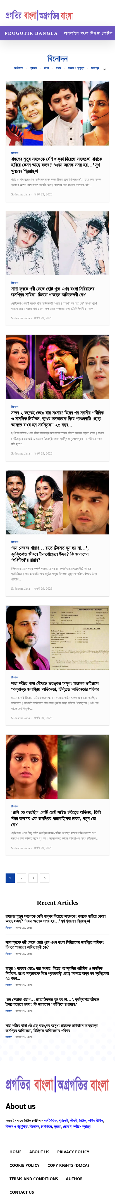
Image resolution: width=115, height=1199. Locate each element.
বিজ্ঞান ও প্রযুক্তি (76, 68)
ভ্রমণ (57, 1126)
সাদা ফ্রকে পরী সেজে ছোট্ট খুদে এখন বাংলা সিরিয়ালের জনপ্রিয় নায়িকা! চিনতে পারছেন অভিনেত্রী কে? (52, 292)
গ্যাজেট (33, 68)
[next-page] (44, 878)
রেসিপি (67, 1126)
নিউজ (58, 68)
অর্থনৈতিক (18, 68)
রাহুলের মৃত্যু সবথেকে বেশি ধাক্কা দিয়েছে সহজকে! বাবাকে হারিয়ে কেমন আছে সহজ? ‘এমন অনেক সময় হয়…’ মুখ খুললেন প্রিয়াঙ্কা (56, 165)
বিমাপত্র (95, 68)
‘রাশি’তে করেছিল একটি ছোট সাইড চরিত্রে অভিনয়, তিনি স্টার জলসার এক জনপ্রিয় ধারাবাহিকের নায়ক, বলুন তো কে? (56, 818)
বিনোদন (14, 153)
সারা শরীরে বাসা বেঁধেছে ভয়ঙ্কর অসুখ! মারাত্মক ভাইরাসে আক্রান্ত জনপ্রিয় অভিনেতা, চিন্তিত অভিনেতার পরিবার (52, 1028)
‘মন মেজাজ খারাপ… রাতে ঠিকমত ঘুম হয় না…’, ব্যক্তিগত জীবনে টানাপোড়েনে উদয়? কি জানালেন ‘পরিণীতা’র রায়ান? (50, 554)
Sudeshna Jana (20, 194)
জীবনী (46, 68)
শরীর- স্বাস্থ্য (81, 1126)
